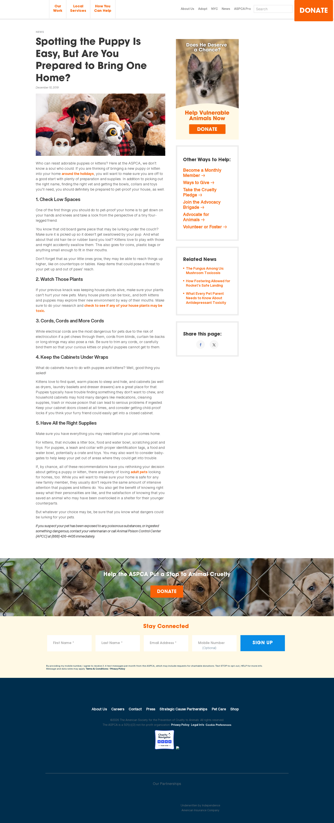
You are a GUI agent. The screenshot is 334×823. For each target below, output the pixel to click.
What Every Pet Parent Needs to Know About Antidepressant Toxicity (206, 298)
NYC (214, 9)
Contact (135, 708)
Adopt (202, 9)
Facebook (146, 760)
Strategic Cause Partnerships (183, 708)
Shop (234, 708)
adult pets (139, 471)
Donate (314, 11)
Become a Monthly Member (202, 172)
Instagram (177, 760)
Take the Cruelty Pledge (199, 192)
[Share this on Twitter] (214, 344)
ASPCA (167, 696)
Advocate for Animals (196, 217)
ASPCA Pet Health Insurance (200, 796)
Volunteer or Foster (202, 227)
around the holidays (78, 173)
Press (150, 708)
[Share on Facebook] (200, 344)
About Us (187, 9)
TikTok (187, 760)
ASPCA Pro (242, 9)
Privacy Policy (117, 668)
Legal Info (197, 725)
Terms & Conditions (97, 668)
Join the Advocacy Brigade (202, 204)
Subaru (134, 796)
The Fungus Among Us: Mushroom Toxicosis (205, 270)
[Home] (24, 9)
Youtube (167, 760)
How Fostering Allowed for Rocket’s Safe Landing (208, 283)
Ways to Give (196, 182)
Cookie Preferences (218, 724)
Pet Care (219, 708)
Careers (117, 708)
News (226, 9)
